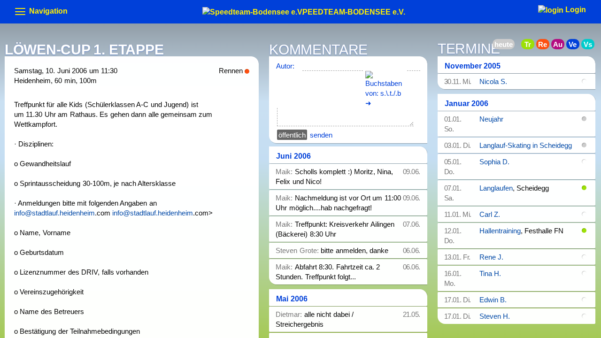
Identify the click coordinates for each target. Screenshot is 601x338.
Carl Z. (489, 214)
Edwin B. (493, 300)
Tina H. (490, 273)
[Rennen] (545, 46)
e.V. (353, 11)
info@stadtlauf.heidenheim (54, 213)
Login (574, 10)
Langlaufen (496, 188)
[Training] (530, 46)
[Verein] (575, 46)
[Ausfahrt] (560, 46)
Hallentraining (500, 231)
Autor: (285, 66)
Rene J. (491, 257)
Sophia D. (494, 162)
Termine (469, 49)
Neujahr (491, 119)
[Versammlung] (590, 46)
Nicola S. (493, 81)
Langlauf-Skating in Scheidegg (525, 145)
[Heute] (515, 46)
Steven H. (494, 316)
